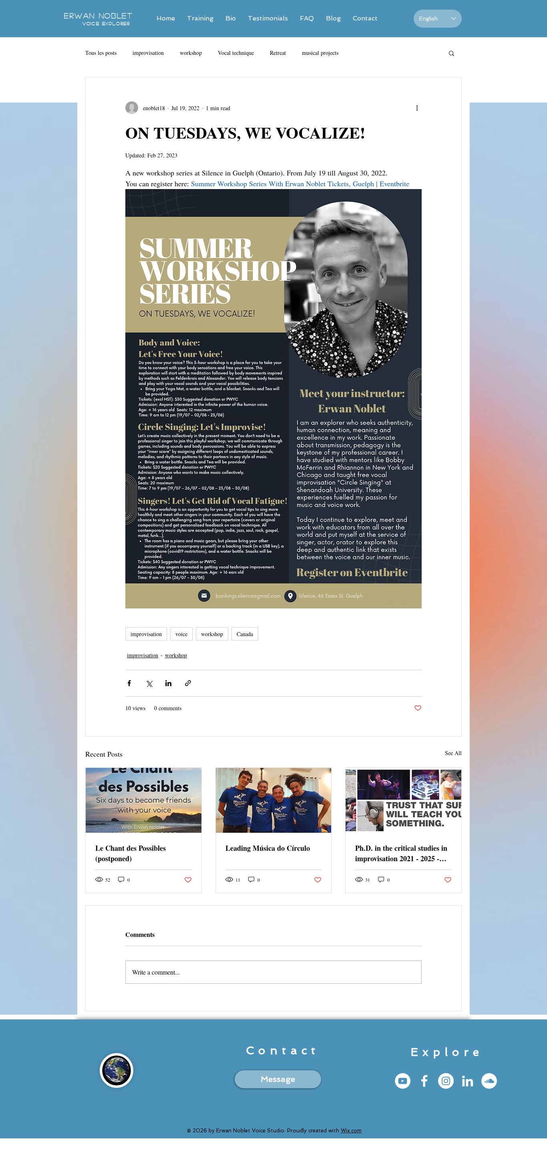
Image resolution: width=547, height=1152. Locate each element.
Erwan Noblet (98, 15)
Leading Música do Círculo (267, 848)
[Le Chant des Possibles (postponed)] (143, 800)
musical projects (320, 52)
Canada (245, 634)
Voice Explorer (106, 23)
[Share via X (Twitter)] (149, 683)
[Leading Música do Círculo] (274, 800)
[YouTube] (402, 1081)
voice (181, 634)
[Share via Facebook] (129, 683)
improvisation (148, 52)
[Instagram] (446, 1081)
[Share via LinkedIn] (168, 683)
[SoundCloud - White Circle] (489, 1081)
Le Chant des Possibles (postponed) (130, 853)
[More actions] (417, 108)
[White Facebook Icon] (424, 1081)
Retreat (278, 52)
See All (453, 753)
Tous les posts (101, 52)
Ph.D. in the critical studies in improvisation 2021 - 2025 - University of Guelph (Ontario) (403, 853)
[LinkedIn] (467, 1081)
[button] (451, 53)
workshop (191, 52)
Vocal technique (236, 52)
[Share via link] (188, 683)
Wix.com (351, 1131)
